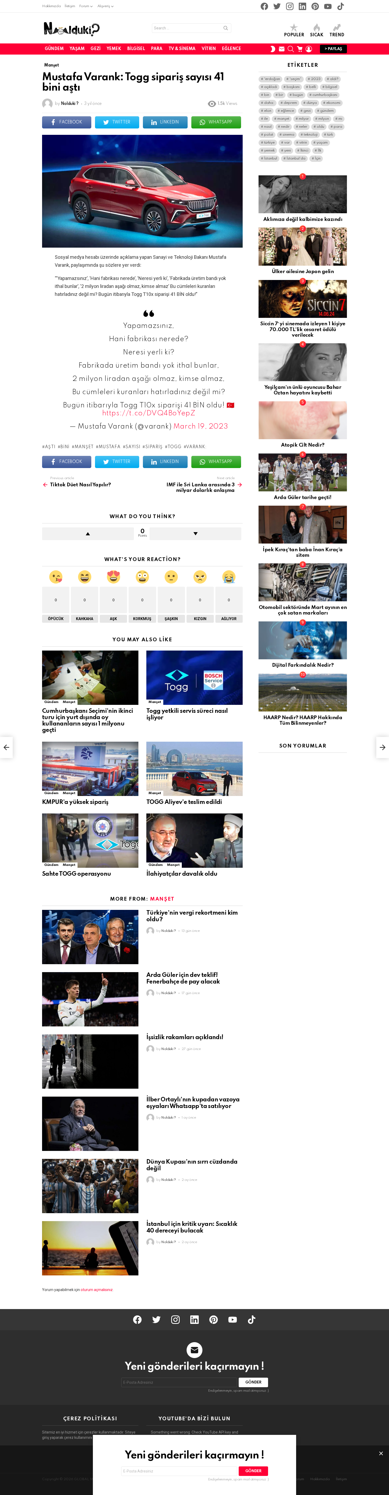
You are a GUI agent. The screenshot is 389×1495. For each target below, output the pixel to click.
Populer (294, 35)
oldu (320, 126)
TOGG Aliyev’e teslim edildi (184, 802)
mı (340, 119)
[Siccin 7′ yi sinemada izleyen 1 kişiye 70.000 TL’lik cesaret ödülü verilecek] (303, 299)
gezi (307, 111)
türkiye (269, 142)
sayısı (132, 447)
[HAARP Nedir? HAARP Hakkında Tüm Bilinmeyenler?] (303, 692)
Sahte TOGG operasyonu (76, 874)
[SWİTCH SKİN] (273, 49)
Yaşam (77, 49)
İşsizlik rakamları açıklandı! (184, 1037)
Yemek (114, 49)
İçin (317, 158)
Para (156, 49)
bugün (298, 95)
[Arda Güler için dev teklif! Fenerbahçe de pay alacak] (90, 999)
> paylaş (333, 49)
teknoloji (311, 134)
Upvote (88, 533)
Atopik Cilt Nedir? (302, 445)
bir (281, 95)
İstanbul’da (296, 158)
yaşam (322, 142)
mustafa (110, 447)
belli (312, 87)
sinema (288, 134)
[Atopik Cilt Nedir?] (303, 420)
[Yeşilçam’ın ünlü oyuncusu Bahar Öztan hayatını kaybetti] (303, 362)
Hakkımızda (51, 6)
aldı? (334, 79)
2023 (315, 79)
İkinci (304, 150)
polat (268, 134)
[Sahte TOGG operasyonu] (90, 840)
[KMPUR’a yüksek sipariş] (90, 769)
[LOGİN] (309, 49)
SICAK (316, 35)
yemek (269, 150)
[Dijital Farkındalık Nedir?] (303, 640)
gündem (327, 111)
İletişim (70, 6)
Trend (336, 35)
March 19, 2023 (200, 426)
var (287, 142)
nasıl (268, 126)
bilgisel (331, 87)
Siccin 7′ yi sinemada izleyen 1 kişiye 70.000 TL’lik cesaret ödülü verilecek (302, 329)
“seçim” (295, 79)
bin (266, 95)
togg (175, 447)
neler (303, 126)
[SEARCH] (291, 49)
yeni (287, 150)
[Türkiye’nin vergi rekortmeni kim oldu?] (90, 937)
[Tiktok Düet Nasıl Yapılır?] (6, 747)
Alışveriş (103, 6)
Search (225, 29)
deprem (290, 103)
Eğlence (231, 49)
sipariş (154, 447)
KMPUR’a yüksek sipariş (75, 802)
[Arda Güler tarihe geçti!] (303, 472)
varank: (196, 447)
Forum (84, 6)
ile (266, 119)
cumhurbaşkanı (325, 95)
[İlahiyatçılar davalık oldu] (194, 840)
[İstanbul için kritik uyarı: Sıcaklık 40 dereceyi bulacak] (90, 1248)
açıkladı (270, 87)
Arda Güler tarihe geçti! (303, 497)
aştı (50, 447)
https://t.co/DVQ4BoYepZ (149, 413)
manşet (84, 447)
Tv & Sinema (182, 49)
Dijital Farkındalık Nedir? (303, 665)
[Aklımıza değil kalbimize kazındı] (303, 194)
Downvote (195, 533)
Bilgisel (136, 49)
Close (381, 1453)
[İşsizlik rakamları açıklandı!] (90, 1061)
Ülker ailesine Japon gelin (303, 271)
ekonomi (333, 103)
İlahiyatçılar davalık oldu (181, 874)
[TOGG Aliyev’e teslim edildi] (194, 769)
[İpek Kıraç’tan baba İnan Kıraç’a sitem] (303, 525)
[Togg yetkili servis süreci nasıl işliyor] (194, 678)
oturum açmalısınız (97, 1290)
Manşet (69, 702)
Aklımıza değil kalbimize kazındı (302, 219)
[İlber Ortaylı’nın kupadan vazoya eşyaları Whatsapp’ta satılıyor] (90, 1124)
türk (330, 134)
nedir (285, 126)
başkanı (293, 87)
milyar (304, 119)
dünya (311, 103)
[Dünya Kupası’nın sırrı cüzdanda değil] (90, 1186)
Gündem (54, 49)
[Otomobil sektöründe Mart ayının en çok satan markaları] (303, 582)
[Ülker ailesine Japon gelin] (303, 246)
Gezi (95, 49)
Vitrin (209, 49)
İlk (319, 150)
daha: (269, 103)
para (338, 126)
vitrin (303, 142)
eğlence (287, 111)
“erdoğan (272, 79)
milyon (323, 119)
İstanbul (270, 158)
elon (267, 111)
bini (65, 447)
